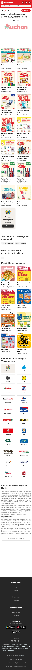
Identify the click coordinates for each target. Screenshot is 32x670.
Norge (26, 648)
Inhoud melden (16, 594)
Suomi (23, 646)
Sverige (4, 650)
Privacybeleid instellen (16, 659)
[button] (26, 2)
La (2, 258)
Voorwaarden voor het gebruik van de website (16, 663)
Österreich (13, 644)
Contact (16, 591)
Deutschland (10, 646)
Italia (10, 648)
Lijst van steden (16, 597)
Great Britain (5, 648)
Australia (19, 644)
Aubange (20, 243)
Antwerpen (7, 243)
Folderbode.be (20, 655)
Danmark (17, 646)
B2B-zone (16, 616)
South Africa (10, 650)
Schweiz (4, 646)
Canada (25, 644)
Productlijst (16, 600)
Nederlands (20, 648)
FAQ (16, 587)
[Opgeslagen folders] (22, 2)
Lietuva (15, 648)
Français (27, 646)
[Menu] (29, 2)
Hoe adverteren (16, 612)
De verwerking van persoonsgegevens (16, 666)
